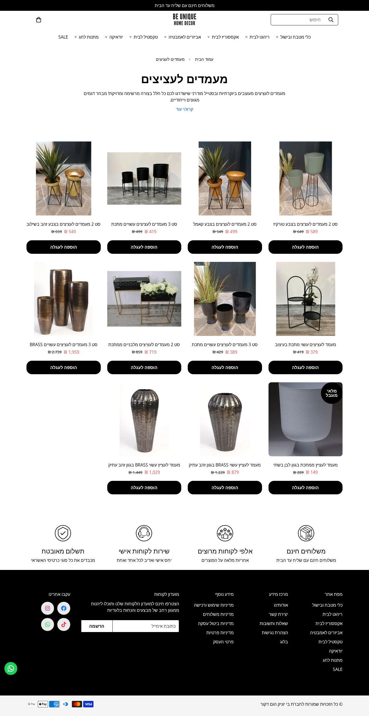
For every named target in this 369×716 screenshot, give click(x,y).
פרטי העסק (223, 642)
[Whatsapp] (47, 624)
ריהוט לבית (260, 37)
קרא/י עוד (184, 109)
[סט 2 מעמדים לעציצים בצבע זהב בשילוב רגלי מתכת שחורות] (63, 178)
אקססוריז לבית (225, 37)
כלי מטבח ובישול (295, 37)
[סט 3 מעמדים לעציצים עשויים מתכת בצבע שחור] (144, 178)
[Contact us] (10, 668)
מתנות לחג (89, 37)
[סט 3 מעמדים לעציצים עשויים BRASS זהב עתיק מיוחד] (63, 299)
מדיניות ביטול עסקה (216, 623)
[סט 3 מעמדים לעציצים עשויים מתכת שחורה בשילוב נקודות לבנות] (225, 299)
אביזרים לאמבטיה (185, 37)
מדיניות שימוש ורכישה (214, 605)
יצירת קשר (278, 614)
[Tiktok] (63, 624)
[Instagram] (47, 608)
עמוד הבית (204, 59)
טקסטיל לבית (146, 37)
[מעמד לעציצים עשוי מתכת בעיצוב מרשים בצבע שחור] (306, 299)
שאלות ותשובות (274, 623)
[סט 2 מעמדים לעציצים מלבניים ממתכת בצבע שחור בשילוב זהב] (144, 299)
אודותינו (281, 605)
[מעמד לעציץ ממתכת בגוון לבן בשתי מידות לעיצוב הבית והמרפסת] (306, 419)
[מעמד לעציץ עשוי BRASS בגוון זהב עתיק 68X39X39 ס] (225, 419)
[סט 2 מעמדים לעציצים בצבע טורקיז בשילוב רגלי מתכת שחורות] (306, 178)
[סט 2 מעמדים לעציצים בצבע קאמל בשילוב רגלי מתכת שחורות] (225, 178)
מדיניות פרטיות (220, 633)
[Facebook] (63, 608)
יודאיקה (116, 37)
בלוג (284, 642)
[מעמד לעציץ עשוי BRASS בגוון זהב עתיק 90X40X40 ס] (144, 419)
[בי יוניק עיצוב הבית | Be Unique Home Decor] (184, 19)
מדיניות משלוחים (218, 614)
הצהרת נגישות (275, 633)
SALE (63, 37)
